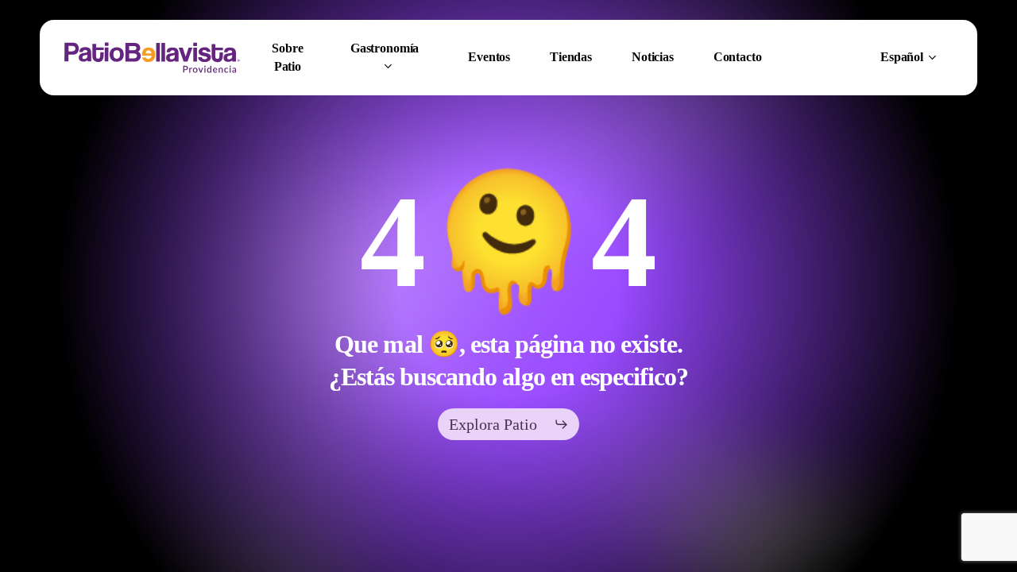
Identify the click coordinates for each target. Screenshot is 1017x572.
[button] (509, 424)
